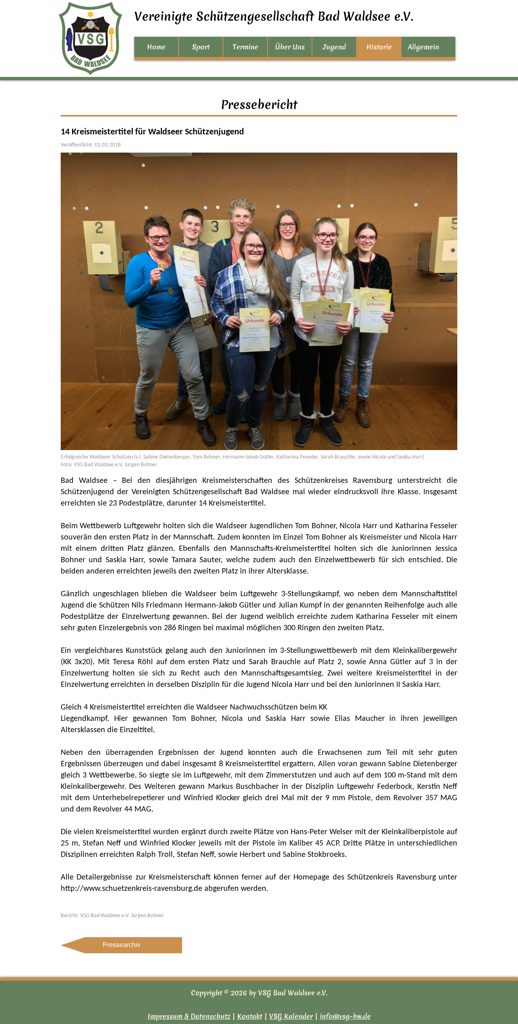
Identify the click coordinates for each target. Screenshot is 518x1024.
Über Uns (290, 46)
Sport (201, 46)
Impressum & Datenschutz (189, 1016)
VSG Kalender (291, 1016)
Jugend (334, 46)
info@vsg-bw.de (345, 1016)
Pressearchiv (121, 944)
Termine (245, 46)
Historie (379, 46)
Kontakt (249, 1016)
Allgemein (423, 46)
